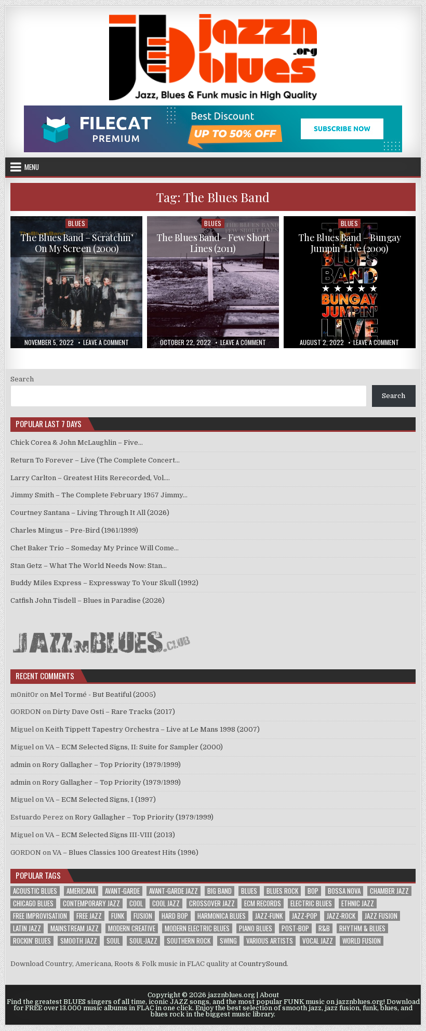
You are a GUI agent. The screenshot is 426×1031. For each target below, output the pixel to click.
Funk (117, 916)
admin (20, 765)
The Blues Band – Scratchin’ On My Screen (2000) (77, 243)
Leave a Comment (106, 342)
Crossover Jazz (212, 903)
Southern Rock (188, 941)
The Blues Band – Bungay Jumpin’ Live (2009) (349, 243)
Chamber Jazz (389, 891)
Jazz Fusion (381, 916)
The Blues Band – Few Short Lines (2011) (213, 243)
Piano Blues (255, 928)
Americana (81, 891)
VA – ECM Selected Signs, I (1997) (100, 799)
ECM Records (262, 903)
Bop (313, 891)
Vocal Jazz (317, 941)
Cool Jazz (166, 903)
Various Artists (269, 941)
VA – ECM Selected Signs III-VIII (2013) (110, 835)
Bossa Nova (344, 891)
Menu (31, 167)
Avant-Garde (122, 891)
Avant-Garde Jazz (173, 891)
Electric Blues (311, 903)
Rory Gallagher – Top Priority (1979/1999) (111, 765)
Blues (77, 223)
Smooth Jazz (78, 941)
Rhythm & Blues (362, 928)
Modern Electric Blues (197, 928)
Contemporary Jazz (91, 903)
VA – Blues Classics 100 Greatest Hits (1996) (125, 852)
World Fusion (361, 941)
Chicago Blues (33, 903)
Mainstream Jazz (74, 928)
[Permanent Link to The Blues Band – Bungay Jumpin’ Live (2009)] (350, 282)
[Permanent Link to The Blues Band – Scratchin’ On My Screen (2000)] (76, 282)
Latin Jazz (27, 928)
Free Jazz (89, 916)
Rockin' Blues (32, 941)
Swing (228, 941)
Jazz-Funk (269, 916)
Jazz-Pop (304, 916)
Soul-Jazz (143, 941)
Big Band (219, 891)
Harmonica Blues (221, 916)
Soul (113, 941)
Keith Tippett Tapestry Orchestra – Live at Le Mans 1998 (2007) (152, 729)
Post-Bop (295, 928)
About (269, 995)
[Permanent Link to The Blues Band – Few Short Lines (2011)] (213, 282)
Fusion (143, 916)
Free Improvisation (40, 916)
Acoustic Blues (35, 891)
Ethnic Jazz (357, 903)
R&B (324, 928)
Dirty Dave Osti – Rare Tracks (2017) (113, 712)
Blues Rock (282, 891)
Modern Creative (131, 928)
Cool (136, 903)
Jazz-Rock (341, 916)
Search (22, 379)
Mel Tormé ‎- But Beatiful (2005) (103, 694)
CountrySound (262, 964)
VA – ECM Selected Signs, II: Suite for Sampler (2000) (134, 747)
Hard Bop (175, 916)
